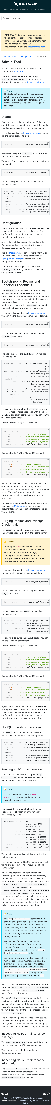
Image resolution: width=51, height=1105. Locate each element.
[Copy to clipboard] (48, 142)
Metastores (14, 253)
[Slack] (2, 1093)
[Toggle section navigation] (47, 18)
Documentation (8, 56)
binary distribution (35, 82)
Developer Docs (26, 56)
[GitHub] (48, 1093)
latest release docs (36, 46)
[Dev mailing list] (44, 1093)
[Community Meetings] (6, 1093)
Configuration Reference (12, 258)
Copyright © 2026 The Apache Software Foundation (25, 1098)
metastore (18, 71)
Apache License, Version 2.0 (29, 1100)
